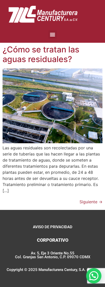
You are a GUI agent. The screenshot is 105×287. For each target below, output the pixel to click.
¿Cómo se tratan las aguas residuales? (41, 54)
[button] (52, 34)
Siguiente (91, 201)
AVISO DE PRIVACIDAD (52, 227)
